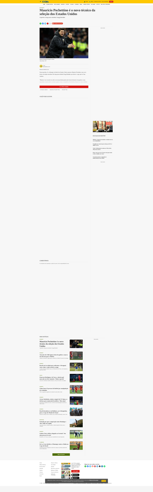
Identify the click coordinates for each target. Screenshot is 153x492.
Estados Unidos (44, 89)
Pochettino (64, 89)
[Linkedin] (102, 466)
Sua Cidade (93, 4)
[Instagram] (92, 466)
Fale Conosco (94, 483)
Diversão (63, 4)
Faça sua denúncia (105, 1)
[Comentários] (50, 23)
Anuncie (74, 483)
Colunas (72, 4)
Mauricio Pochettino (55, 89)
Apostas (98, 4)
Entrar (87, 1)
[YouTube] (95, 466)
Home (44, 4)
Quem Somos (100, 483)
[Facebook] (88, 466)
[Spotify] (104, 466)
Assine (111, 1)
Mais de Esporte (61, 454)
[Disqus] (64, 280)
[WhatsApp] (85, 466)
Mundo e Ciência (86, 4)
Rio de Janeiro (57, 4)
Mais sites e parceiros (55, 468)
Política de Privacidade (53, 474)
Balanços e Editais (54, 470)
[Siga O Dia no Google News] (57, 23)
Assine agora (75, 471)
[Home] (45, 2)
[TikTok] (100, 466)
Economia (77, 4)
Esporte (67, 4)
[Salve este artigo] (48, 23)
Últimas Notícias (49, 4)
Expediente (89, 483)
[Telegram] (97, 466)
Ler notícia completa (64, 86)
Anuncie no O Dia (97, 1)
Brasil (81, 4)
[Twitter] (90, 466)
